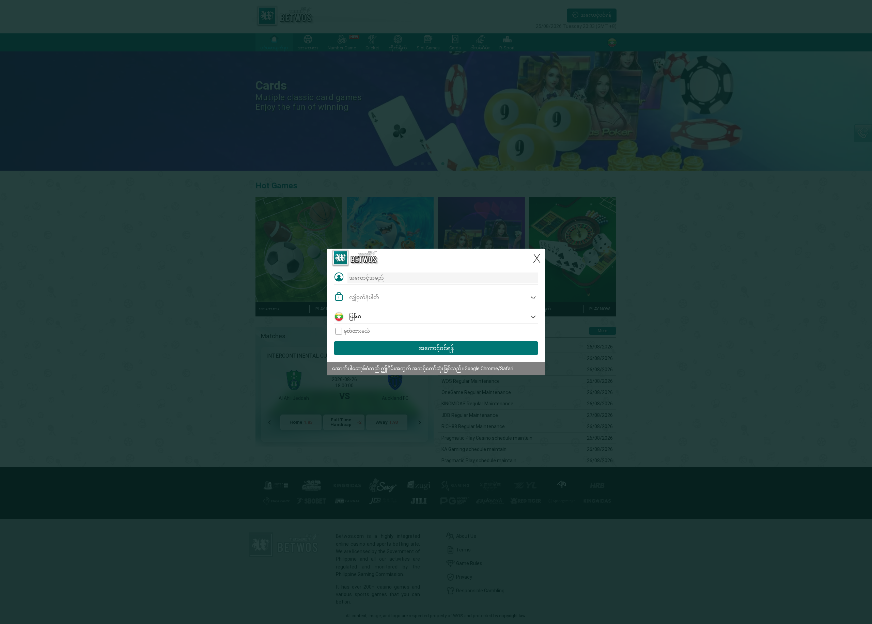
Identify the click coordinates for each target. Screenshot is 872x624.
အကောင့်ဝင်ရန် (436, 348)
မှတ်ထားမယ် (357, 331)
